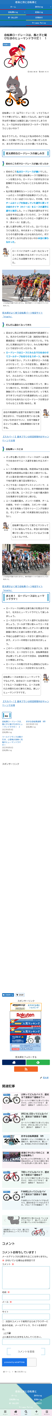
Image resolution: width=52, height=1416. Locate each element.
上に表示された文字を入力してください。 (22, 1337)
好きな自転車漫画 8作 (36, 722)
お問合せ (38, 1403)
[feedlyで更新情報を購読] (38, 1062)
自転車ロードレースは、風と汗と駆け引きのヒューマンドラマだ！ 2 (12, 724)
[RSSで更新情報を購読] (26, 1069)
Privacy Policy (26, 1407)
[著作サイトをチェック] (14, 1062)
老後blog (38, 1399)
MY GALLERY (14, 1403)
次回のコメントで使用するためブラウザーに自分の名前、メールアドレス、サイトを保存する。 (25, 1325)
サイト (5, 1312)
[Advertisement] (26, 877)
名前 (6, 1292)
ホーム (14, 1396)
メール (7, 1302)
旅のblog (38, 1396)
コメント (8, 1264)
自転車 (21, 995)
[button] (46, 752)
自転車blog (9, 995)
